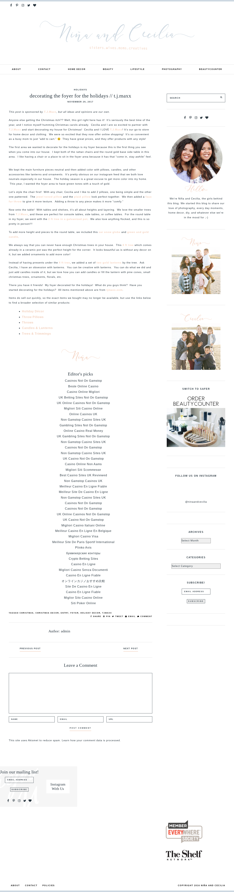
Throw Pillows (33, 317)
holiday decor (90, 613)
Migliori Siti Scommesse (83, 469)
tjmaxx (107, 613)
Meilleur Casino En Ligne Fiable (83, 486)
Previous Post (30, 648)
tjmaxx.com (114, 290)
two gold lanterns (109, 262)
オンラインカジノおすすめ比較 (83, 581)
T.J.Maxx (50, 112)
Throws (27, 322)
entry (65, 613)
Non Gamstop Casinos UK (83, 481)
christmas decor (47, 613)
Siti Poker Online (83, 603)
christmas (27, 613)
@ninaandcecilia (196, 501)
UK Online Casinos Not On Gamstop (83, 403)
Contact (44, 69)
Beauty (108, 69)
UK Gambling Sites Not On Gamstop (83, 436)
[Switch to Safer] (196, 421)
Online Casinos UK (83, 414)
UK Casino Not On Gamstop (83, 458)
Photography (172, 69)
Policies (48, 885)
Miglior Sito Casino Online (83, 597)
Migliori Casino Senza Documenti (83, 569)
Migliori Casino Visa (83, 536)
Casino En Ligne (83, 564)
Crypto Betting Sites (83, 558)
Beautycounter (210, 69)
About (16, 69)
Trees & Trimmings (36, 333)
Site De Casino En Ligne (83, 586)
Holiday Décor (33, 311)
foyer (74, 613)
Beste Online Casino (83, 386)
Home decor (77, 69)
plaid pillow (82, 196)
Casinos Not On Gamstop (83, 380)
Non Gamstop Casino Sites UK (83, 419)
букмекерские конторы (83, 553)
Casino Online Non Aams (83, 464)
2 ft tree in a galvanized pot (67, 219)
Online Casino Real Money (83, 430)
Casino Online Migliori (83, 391)
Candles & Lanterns (37, 328)
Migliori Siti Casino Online (83, 408)
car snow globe (109, 232)
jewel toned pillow (48, 196)
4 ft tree (128, 245)
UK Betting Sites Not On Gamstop (83, 397)
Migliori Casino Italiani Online (83, 525)
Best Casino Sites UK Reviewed (83, 475)
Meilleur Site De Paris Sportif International (83, 542)
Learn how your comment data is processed (91, 740)
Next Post (130, 648)
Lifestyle (138, 69)
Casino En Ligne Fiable (83, 575)
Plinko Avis (83, 547)
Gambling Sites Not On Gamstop (83, 425)
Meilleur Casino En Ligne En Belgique (83, 530)
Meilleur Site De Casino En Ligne (83, 491)
